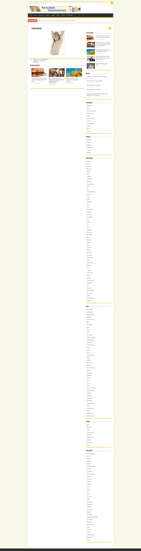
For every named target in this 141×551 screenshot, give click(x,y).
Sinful (88, 527)
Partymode (89, 372)
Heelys (88, 429)
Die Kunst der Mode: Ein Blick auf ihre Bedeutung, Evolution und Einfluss (103, 58)
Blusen (88, 327)
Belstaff (88, 463)
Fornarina (89, 484)
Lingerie (47, 15)
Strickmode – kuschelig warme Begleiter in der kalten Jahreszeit (41, 60)
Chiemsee (89, 181)
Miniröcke (89, 365)
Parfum (88, 116)
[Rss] (102, 3)
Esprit (88, 199)
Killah (88, 499)
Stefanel (89, 275)
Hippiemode (90, 342)
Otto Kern (89, 247)
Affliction (89, 458)
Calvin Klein (89, 179)
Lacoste (88, 222)
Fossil (88, 204)
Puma (88, 260)
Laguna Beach (90, 509)
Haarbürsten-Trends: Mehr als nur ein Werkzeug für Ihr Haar (39, 80)
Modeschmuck (90, 113)
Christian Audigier (91, 466)
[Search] (112, 3)
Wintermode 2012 (91, 416)
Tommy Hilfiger (90, 290)
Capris (88, 329)
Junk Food (89, 496)
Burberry (89, 176)
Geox (88, 207)
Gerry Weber (90, 209)
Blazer (88, 322)
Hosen (88, 347)
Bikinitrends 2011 (91, 319)
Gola (88, 491)
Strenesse (89, 278)
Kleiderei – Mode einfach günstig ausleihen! (97, 76)
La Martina (89, 507)
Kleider (88, 357)
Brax (88, 174)
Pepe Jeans (89, 252)
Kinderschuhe (90, 437)
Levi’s (88, 227)
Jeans (88, 352)
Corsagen (89, 150)
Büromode (89, 324)
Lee (87, 224)
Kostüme (89, 360)
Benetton (89, 166)
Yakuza (88, 539)
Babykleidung (90, 312)
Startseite (31, 3)
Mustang (89, 242)
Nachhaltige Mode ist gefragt (93, 89)
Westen (88, 410)
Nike (88, 245)
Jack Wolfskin (90, 217)
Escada (88, 196)
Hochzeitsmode (90, 345)
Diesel (88, 186)
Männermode (90, 362)
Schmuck (89, 121)
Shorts (88, 385)
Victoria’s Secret (90, 298)
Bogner (88, 171)
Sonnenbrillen (90, 123)
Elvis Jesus (89, 479)
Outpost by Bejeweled (92, 517)
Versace (88, 295)
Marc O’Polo (89, 232)
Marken (53, 15)
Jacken (88, 350)
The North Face (90, 280)
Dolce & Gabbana (91, 191)
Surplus (88, 532)
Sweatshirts (89, 400)
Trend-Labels (70, 15)
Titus (88, 285)
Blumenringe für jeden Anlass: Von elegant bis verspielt (50, 20)
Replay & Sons (90, 524)
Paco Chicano (90, 519)
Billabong (89, 169)
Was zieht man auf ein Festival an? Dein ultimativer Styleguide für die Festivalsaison (56, 80)
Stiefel (88, 445)
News (35, 15)
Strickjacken (89, 398)
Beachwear (89, 317)
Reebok (88, 265)
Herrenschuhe (90, 432)
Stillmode (89, 393)
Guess (88, 494)
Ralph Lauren (90, 262)
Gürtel (88, 108)
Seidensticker (90, 272)
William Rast (89, 537)
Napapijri (89, 512)
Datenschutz (37, 3)
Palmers (89, 250)
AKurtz (88, 456)
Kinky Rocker (90, 504)
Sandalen (89, 439)
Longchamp (89, 229)
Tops (88, 405)
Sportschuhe (90, 442)
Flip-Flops (89, 427)
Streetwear (89, 395)
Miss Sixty (89, 240)
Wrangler (89, 300)
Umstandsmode (90, 408)
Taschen (89, 126)
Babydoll (89, 140)
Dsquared (89, 476)
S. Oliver (89, 270)
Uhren (88, 131)
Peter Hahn (89, 255)
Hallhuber (89, 212)
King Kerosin (90, 501)
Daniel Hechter (90, 184)
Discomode (89, 334)
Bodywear (89, 145)
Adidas (88, 161)
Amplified (89, 461)
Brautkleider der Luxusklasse (93, 85)
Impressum (43, 3)
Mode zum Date (90, 367)
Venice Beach (90, 293)
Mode (58, 15)
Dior (88, 189)
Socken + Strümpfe (91, 388)
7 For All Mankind (91, 453)
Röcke (88, 380)
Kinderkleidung (90, 355)
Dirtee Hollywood (91, 474)
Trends (88, 128)
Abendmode (90, 309)
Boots (88, 424)
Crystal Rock (89, 471)
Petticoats (89, 152)
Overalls (89, 370)
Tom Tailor (89, 288)
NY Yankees (89, 514)
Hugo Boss (89, 214)
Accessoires (41, 15)
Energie (88, 481)
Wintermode (90, 413)
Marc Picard (89, 234)
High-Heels (89, 434)
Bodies (88, 142)
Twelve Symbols (90, 534)
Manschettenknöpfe (91, 111)
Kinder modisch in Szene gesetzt (94, 81)
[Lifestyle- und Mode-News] (55, 9)
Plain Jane (89, 522)
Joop (88, 219)
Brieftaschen (90, 105)
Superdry (89, 529)
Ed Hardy (89, 194)
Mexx (88, 237)
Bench (88, 163)
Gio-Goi (88, 489)
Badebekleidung (90, 314)
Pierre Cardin (90, 257)
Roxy (88, 267)
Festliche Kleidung (91, 337)
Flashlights (89, 201)
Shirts (88, 383)
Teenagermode (90, 403)
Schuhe (63, 15)
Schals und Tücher (91, 118)
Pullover (89, 378)
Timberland (89, 283)
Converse (89, 468)
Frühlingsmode (90, 339)
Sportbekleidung (91, 390)
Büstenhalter (90, 147)
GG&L (88, 486)
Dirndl (88, 332)
